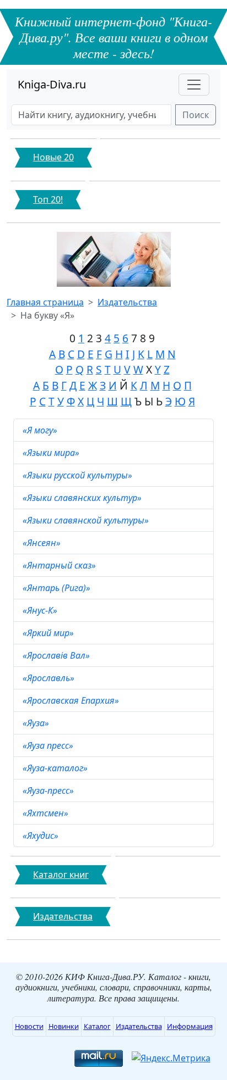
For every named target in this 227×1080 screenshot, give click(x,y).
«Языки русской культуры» (78, 475)
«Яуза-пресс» (49, 790)
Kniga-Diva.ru (52, 84)
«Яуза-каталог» (56, 768)
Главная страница (45, 302)
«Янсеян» (43, 543)
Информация (190, 1026)
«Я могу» (41, 430)
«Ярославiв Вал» (57, 655)
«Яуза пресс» (49, 745)
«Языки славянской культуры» (87, 520)
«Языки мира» (52, 453)
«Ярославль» (50, 678)
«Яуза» (37, 723)
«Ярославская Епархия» (72, 700)
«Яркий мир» (49, 633)
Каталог (97, 1026)
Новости (29, 1026)
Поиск (195, 115)
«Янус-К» (41, 610)
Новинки (63, 1026)
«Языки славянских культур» (83, 498)
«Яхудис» (42, 836)
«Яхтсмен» (47, 813)
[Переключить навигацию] (194, 85)
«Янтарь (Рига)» (58, 588)
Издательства (127, 302)
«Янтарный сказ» (60, 565)
